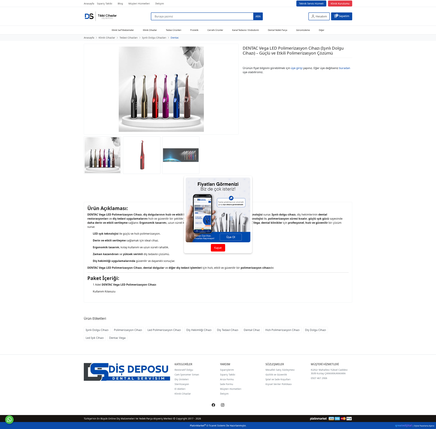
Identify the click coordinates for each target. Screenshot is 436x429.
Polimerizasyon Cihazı (128, 330)
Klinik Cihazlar (183, 393)
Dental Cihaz (252, 330)
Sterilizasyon (182, 384)
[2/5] (247, 62)
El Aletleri (180, 388)
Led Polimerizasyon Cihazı (164, 330)
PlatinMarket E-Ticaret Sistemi (207, 425)
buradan (344, 68)
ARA (258, 16)
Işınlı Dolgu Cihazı (97, 330)
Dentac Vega (117, 338)
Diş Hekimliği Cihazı (199, 330)
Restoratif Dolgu (184, 369)
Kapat (218, 248)
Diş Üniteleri (182, 379)
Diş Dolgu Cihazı (315, 330)
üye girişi (296, 68)
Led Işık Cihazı (95, 338)
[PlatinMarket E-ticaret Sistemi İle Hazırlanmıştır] (318, 418)
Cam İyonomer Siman (187, 374)
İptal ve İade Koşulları (278, 379)
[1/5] (245, 62)
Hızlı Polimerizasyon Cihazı (282, 330)
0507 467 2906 (319, 378)
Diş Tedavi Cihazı (227, 330)
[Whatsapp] (9, 419)
